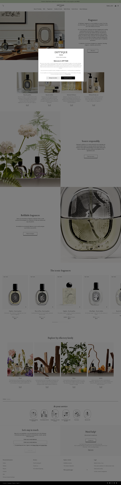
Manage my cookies (53, 77)
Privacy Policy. (68, 74)
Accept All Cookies (68, 77)
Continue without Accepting (61, 57)
